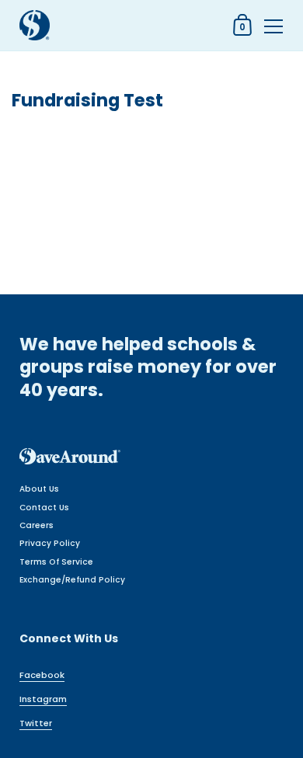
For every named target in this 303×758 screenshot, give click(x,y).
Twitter (35, 723)
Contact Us (44, 507)
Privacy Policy (49, 543)
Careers (36, 525)
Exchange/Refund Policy (72, 580)
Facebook (41, 675)
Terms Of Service (56, 562)
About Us (39, 489)
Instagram (43, 699)
